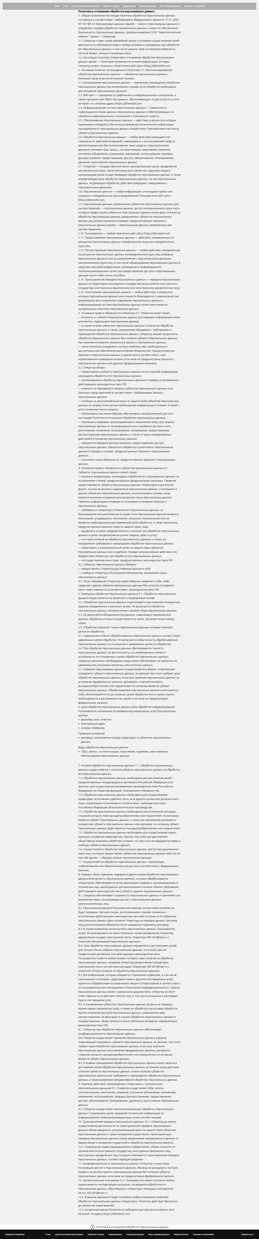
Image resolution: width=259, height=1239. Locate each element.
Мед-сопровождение (170, 6)
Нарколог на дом (111, 6)
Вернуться (247, 1234)
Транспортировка (147, 6)
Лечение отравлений (194, 6)
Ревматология (181, 1234)
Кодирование (129, 6)
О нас (65, 6)
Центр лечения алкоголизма (86, 6)
